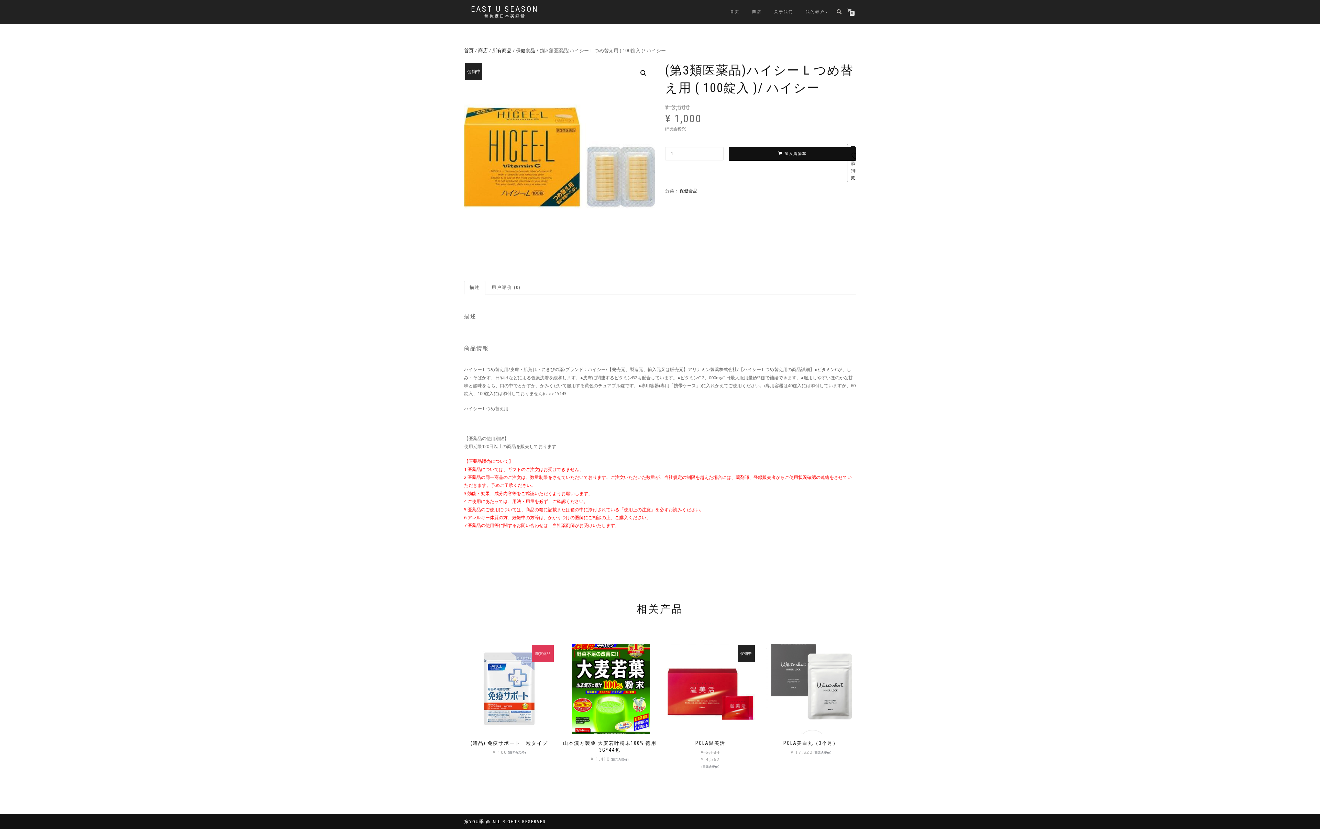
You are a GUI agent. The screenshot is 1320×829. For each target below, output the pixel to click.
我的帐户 (815, 12)
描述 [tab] (475, 287)
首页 (735, 12)
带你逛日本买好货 (505, 16)
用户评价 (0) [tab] (506, 287)
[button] (643, 73)
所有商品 (502, 50)
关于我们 (783, 12)
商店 (757, 12)
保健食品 (525, 50)
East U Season (505, 9)
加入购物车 (795, 154)
